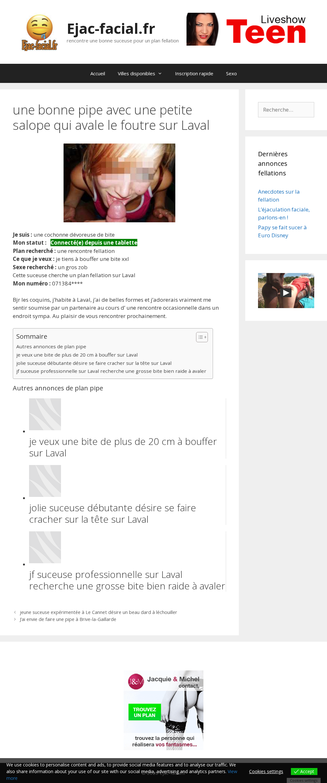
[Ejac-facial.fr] (39, 31)
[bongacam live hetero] (250, 43)
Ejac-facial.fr (111, 28)
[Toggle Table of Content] (198, 337)
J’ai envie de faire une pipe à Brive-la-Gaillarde (68, 619)
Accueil (97, 73)
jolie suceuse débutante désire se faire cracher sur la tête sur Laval (93, 363)
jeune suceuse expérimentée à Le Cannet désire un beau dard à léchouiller (98, 612)
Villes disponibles (136, 73)
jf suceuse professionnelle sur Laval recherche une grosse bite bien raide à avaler (111, 371)
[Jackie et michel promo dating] (163, 710)
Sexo (231, 73)
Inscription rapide (194, 73)
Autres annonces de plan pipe (51, 346)
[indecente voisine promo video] (286, 290)
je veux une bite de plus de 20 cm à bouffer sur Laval (77, 354)
